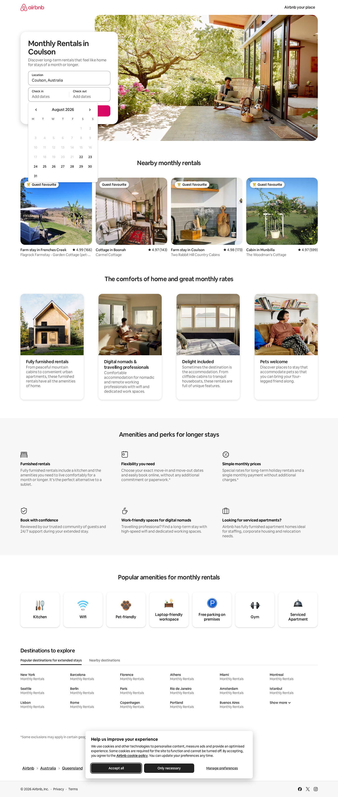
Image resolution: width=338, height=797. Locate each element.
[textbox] (49, 96)
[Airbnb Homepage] (32, 7)
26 (54, 166)
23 (90, 157)
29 (81, 166)
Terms (73, 789)
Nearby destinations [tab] (104, 660)
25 (44, 166)
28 (72, 166)
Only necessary (169, 768)
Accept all (116, 768)
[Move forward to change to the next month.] (89, 109)
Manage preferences (222, 768)
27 (63, 166)
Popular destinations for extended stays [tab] (51, 660)
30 (90, 166)
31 (35, 176)
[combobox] (69, 80)
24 (35, 166)
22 (81, 157)
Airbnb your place (299, 7)
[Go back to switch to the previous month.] (36, 109)
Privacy (58, 789)
